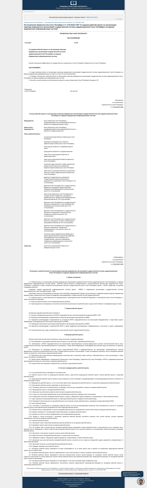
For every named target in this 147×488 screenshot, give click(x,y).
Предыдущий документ (66, 473)
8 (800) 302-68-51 (92, 17)
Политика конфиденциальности (73, 484)
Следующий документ (81, 473)
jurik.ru (120, 18)
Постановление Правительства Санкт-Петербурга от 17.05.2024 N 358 (64, 22)
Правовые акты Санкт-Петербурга (33, 22)
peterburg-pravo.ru (73, 486)
